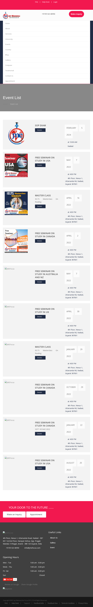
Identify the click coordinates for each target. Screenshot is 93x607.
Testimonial (9, 70)
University (9, 39)
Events (7, 44)
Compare (8, 65)
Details (39, 130)
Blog (6, 55)
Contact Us (9, 76)
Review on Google (11, 584)
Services (8, 34)
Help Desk (46, 2)
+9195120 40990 (48, 14)
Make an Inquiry (14, 514)
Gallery (8, 60)
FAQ (36, 2)
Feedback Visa (53, 603)
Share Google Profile (29, 584)
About (7, 28)
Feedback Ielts (39, 603)
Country (8, 49)
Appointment (10, 81)
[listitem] (7, 589)
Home (7, 23)
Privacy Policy (83, 603)
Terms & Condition (68, 603)
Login (55, 2)
